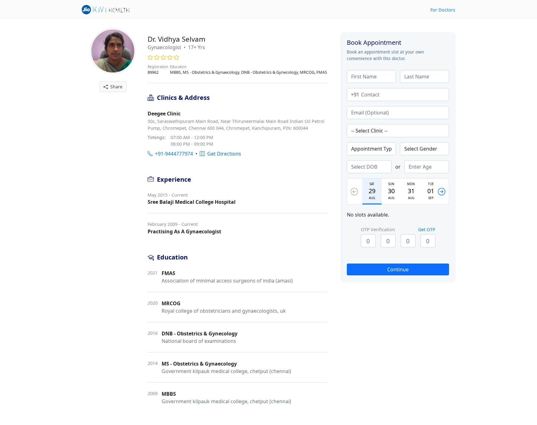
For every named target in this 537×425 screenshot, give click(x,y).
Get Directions (223, 153)
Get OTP (426, 229)
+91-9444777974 (173, 153)
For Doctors (442, 10)
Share (115, 87)
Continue (398, 269)
